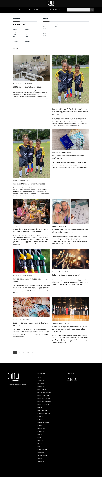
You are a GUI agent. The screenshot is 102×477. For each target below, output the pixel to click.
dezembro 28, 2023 (27, 83)
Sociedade (40, 452)
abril (26, 32)
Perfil (38, 446)
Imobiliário (40, 431)
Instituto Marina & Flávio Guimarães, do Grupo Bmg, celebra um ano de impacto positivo (70, 111)
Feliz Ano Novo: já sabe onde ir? (66, 275)
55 (32, 352)
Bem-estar (40, 386)
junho (26, 34)
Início (9, 10)
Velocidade (40, 461)
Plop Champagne (42, 449)
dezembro (27, 41)
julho (14, 36)
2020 (44, 26)
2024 (44, 35)
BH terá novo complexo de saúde (27, 87)
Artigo (39, 377)
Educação (40, 416)
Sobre (15, 10)
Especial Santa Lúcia (43, 422)
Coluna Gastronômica (43, 398)
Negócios (40, 440)
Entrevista (40, 419)
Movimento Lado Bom (25, 10)
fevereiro (27, 29)
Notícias (36, 10)
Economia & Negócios (43, 413)
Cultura (39, 407)
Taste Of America (42, 455)
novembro (15, 41)
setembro (15, 39)
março (14, 32)
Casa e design (41, 389)
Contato (43, 10)
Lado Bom (40, 434)
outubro (27, 39)
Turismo (39, 458)
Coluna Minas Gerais (43, 404)
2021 (44, 28)
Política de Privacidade (55, 10)
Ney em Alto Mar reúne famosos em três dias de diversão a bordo (70, 230)
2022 (44, 31)
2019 (44, 24)
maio (14, 34)
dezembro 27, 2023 (66, 152)
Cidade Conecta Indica (44, 392)
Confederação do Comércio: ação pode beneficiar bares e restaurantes (30, 230)
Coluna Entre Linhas (43, 395)
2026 (56, 26)
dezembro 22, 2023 (64, 323)
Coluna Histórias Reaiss (44, 401)
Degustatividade (42, 410)
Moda (39, 437)
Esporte (39, 425)
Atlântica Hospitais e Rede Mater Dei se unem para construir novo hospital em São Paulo (69, 329)
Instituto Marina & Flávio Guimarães (29, 184)
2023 (44, 33)
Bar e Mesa (40, 383)
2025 (56, 24)
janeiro (15, 29)
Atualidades (16, 83)
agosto (26, 36)
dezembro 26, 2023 (64, 226)
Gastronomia (41, 428)
